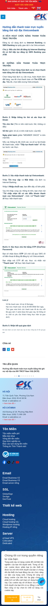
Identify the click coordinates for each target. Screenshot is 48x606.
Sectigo (6, 496)
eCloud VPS (8, 538)
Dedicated (7, 543)
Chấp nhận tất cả (12, 598)
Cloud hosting (9, 519)
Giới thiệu (11, 8)
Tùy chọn (39, 598)
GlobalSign (8, 494)
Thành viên (23, 8)
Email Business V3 (11, 480)
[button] (3, 17)
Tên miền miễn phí (11, 433)
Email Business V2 (11, 478)
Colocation (7, 541)
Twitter (8, 349)
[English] (39, 8)
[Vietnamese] (33, 8)
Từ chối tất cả (27, 598)
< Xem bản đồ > (9, 403)
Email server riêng (11, 483)
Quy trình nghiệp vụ (11, 441)
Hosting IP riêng (10, 527)
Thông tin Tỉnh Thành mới (14, 446)
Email (12, 349)
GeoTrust (7, 499)
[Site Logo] (40, 16)
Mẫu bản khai (9, 436)
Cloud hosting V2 (10, 522)
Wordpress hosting (11, 524)
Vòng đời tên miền (11, 439)
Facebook (4, 349)
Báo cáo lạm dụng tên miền (15, 444)
